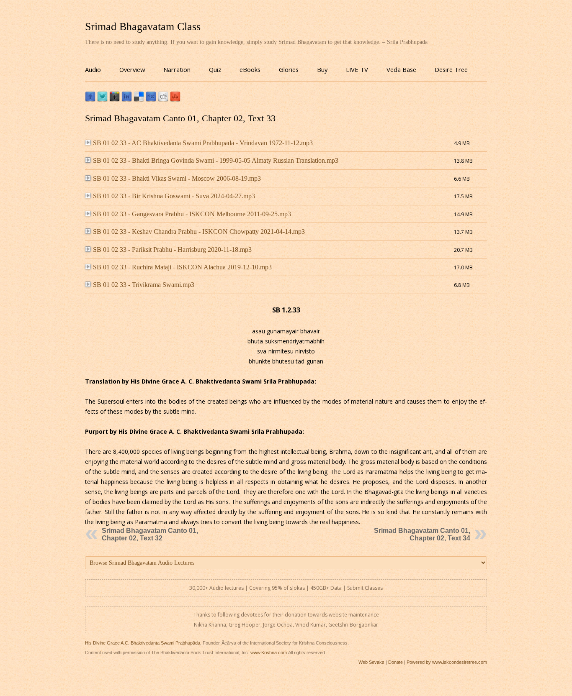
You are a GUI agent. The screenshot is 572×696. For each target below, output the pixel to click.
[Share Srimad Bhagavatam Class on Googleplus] (114, 100)
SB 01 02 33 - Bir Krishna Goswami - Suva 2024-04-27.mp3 (174, 196)
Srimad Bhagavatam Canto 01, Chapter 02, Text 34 (422, 534)
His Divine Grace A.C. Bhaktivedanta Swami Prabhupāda (142, 642)
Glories (289, 69)
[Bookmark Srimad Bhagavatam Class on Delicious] (139, 100)
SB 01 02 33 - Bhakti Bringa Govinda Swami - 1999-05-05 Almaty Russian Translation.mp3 (215, 160)
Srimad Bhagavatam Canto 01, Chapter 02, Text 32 (150, 534)
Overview (132, 69)
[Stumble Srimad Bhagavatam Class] (175, 100)
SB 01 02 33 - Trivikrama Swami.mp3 (143, 284)
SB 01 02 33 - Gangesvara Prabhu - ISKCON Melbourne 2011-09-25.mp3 (192, 214)
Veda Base (401, 69)
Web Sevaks (371, 662)
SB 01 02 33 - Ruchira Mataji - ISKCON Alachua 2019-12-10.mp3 (182, 267)
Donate (395, 662)
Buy (322, 69)
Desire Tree (451, 69)
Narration (177, 69)
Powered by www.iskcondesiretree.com (447, 662)
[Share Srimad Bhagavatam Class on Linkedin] (126, 100)
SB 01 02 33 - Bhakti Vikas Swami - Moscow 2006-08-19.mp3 (177, 178)
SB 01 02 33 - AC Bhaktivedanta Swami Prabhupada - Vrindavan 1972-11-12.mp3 (203, 142)
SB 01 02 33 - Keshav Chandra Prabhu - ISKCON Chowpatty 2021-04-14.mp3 (199, 231)
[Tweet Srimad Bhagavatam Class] (102, 100)
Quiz (215, 69)
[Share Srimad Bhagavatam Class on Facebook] (90, 100)
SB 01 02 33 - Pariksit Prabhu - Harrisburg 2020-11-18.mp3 (172, 249)
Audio (93, 69)
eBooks (250, 69)
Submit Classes (365, 587)
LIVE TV (357, 69)
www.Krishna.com (268, 652)
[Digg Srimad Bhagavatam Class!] (151, 100)
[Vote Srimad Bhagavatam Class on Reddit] (163, 100)
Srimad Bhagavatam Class (143, 26)
